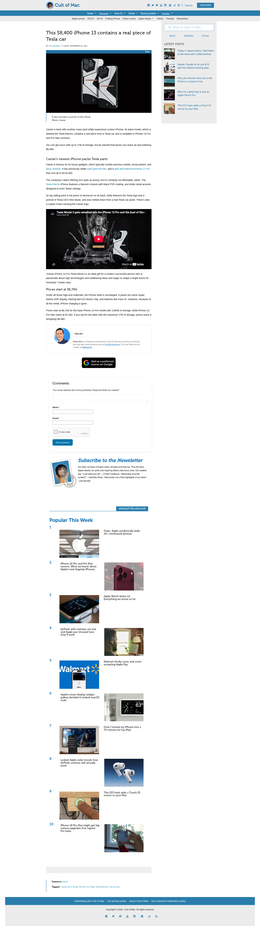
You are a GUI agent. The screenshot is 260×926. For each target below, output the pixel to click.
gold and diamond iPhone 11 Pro (132, 168)
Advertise (188, 35)
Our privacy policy (116, 901)
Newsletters (182, 18)
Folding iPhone (112, 18)
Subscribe (205, 5)
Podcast (170, 18)
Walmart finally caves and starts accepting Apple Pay (123, 663)
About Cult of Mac (139, 901)
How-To (118, 13)
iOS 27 (90, 18)
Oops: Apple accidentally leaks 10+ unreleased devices (122, 532)
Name (56, 407)
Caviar (64, 887)
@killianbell (87, 347)
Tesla (92, 887)
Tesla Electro (53, 184)
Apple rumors (78, 18)
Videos (160, 18)
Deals (132, 13)
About (172, 35)
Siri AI (100, 18)
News (90, 13)
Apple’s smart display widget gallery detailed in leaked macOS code (80, 697)
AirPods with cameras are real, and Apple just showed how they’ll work (79, 632)
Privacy (205, 35)
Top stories (114, 887)
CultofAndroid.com (112, 344)
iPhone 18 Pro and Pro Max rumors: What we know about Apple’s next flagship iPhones (79, 566)
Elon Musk (73, 887)
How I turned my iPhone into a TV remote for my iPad (122, 728)
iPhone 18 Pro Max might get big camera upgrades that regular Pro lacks (80, 828)
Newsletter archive (132, 509)
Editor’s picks (129, 18)
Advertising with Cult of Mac (89, 901)
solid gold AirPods (96, 168)
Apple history (144, 18)
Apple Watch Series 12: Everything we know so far (120, 597)
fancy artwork (53, 168)
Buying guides (148, 13)
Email (56, 418)
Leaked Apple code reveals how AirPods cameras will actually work (79, 763)
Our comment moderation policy (168, 901)
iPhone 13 (84, 887)
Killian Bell (55, 46)
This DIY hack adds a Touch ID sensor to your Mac (122, 794)
